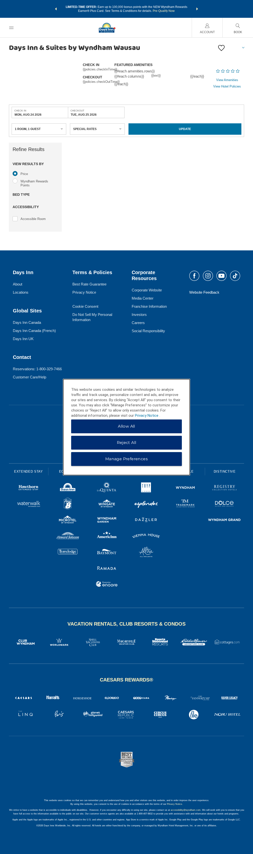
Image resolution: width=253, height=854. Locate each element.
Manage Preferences (126, 459)
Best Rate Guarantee (89, 284)
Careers (138, 323)
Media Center (142, 298)
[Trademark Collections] (185, 504)
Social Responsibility (148, 331)
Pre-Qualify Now (164, 11)
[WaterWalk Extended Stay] (28, 504)
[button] (55, 8)
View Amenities (227, 80)
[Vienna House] (146, 536)
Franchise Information (149, 306)
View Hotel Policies (227, 86)
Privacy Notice (84, 292)
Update (185, 129)
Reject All (126, 442)
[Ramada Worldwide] (106, 568)
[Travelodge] (67, 552)
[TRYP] (146, 488)
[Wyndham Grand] (224, 520)
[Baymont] (106, 552)
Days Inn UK (23, 339)
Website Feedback (204, 292)
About (17, 284)
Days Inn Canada (27, 322)
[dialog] (126, 427)
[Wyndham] (185, 488)
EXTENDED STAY (28, 471)
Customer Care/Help (29, 377)
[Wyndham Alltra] (146, 552)
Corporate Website (147, 290)
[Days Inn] (67, 488)
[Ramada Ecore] (106, 584)
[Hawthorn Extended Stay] (28, 488)
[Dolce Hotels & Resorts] (224, 504)
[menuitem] (11, 27)
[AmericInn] (106, 536)
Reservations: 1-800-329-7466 (37, 369)
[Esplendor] (146, 504)
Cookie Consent (85, 306)
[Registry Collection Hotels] (224, 488)
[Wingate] (106, 504)
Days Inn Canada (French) (34, 330)
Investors (139, 314)
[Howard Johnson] (67, 536)
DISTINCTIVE (225, 471)
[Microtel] (67, 520)
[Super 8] (67, 504)
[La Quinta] (106, 488)
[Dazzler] (146, 520)
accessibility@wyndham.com (186, 810)
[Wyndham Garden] (106, 520)
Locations (20, 292)
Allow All (126, 426)
